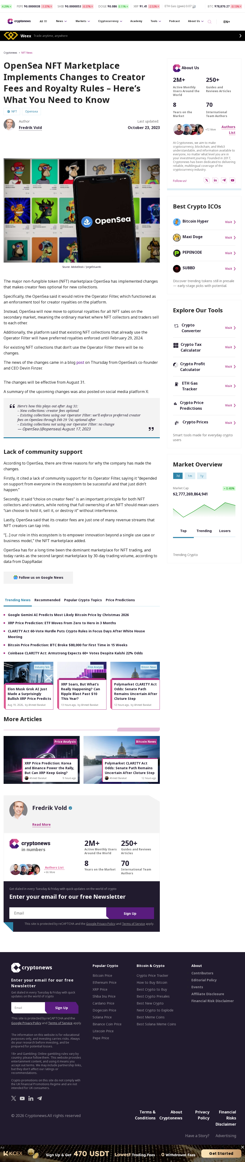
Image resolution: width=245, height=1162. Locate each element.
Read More (41, 824)
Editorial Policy (204, 980)
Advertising (226, 1135)
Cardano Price (103, 1003)
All (41, 21)
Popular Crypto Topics (83, 600)
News (59, 21)
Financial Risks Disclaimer (226, 1118)
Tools (153, 21)
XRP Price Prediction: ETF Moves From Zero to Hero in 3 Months (62, 623)
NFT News (26, 52)
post (80, 362)
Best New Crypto (150, 1003)
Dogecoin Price (104, 1010)
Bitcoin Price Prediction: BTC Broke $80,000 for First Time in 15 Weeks (68, 645)
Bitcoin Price (102, 975)
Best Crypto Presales (153, 996)
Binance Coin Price (107, 1024)
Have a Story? (197, 1135)
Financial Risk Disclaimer (212, 1001)
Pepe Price (101, 1038)
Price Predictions (120, 600)
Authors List (54, 867)
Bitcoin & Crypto (151, 965)
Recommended (47, 600)
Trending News (18, 600)
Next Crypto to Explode (155, 1010)
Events (197, 987)
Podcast (174, 21)
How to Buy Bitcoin (152, 982)
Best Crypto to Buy (152, 989)
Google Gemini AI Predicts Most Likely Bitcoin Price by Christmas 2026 (68, 614)
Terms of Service (133, 924)
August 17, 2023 (76, 429)
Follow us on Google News (40, 577)
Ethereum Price (105, 982)
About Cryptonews (170, 1115)
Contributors (202, 973)
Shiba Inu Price (104, 996)
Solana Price (102, 1017)
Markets (81, 21)
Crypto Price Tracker (152, 975)
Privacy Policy (202, 1115)
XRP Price (100, 989)
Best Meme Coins (151, 1017)
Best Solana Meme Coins (156, 1024)
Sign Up (130, 913)
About (196, 965)
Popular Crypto (105, 965)
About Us (194, 21)
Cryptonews (10, 52)
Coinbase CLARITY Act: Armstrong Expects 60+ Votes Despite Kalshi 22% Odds (75, 653)
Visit (228, 222)
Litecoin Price (103, 1031)
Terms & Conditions (145, 1115)
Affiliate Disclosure (207, 994)
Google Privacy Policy (100, 924)
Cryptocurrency (108, 21)
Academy (136, 21)
